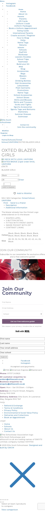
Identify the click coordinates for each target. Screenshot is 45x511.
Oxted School (28, 198)
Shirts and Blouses (23, 100)
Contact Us (24, 125)
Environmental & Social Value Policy (21, 413)
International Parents (23, 33)
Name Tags (23, 43)
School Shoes (23, 98)
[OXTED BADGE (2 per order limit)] (22, 163)
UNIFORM (13, 142)
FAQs (23, 40)
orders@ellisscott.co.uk (12, 379)
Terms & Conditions (13, 408)
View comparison (10, 510)
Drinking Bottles (23, 81)
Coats (23, 78)
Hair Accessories (23, 83)
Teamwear (23, 62)
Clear (21, 180)
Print (6, 203)
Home (21, 9)
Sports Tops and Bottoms (23, 109)
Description (11, 205)
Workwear (23, 55)
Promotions (23, 90)
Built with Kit (23, 331)
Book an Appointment (14, 418)
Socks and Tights (23, 105)
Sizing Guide (23, 31)
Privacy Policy (10, 410)
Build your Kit (23, 64)
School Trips (23, 59)
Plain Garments (23, 88)
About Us (23, 14)
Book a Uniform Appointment (23, 28)
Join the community (26, 127)
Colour (5, 173)
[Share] (5, 499)
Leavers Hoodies (23, 57)
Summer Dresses (23, 114)
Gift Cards (23, 21)
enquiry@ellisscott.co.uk (12, 384)
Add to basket (8, 187)
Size (4, 177)
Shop (21, 66)
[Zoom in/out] (1, 499)
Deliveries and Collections (16, 415)
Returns (23, 45)
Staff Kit (23, 52)
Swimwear (23, 117)
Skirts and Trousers (23, 102)
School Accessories (23, 95)
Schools (21, 47)
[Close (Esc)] (7, 499)
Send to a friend (18, 203)
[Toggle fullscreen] (3, 499)
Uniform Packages (23, 26)
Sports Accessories (23, 107)
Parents (21, 16)
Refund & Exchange (13, 406)
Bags (23, 74)
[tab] (24, 205)
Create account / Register (23, 36)
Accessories (23, 71)
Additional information (16, 208)
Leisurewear (23, 86)
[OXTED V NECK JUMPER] (22, 159)
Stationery (23, 112)
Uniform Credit (23, 24)
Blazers (22, 76)
